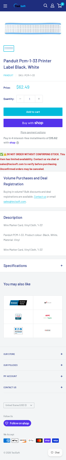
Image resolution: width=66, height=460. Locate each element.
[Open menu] (5, 6)
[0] (59, 6)
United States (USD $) (15, 405)
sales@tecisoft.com (15, 201)
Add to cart (33, 111)
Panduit (8, 75)
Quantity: (9, 98)
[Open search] (46, 6)
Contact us (40, 196)
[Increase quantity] (39, 98)
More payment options (33, 132)
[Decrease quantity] (20, 98)
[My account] (52, 6)
